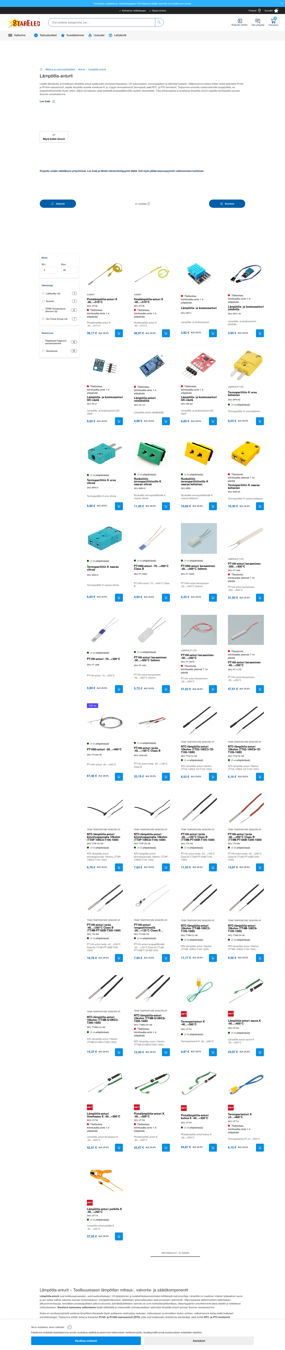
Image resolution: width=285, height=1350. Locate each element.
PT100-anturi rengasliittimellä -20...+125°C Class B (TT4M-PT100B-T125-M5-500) (150, 927)
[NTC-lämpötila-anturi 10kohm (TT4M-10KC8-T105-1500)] (246, 900)
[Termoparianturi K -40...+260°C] (199, 990)
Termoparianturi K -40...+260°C (193, 1023)
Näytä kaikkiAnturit (54, 138)
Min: (44, 264)
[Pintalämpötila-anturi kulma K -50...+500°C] (199, 1084)
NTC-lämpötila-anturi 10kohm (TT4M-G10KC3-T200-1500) (102, 1020)
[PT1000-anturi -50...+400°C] (105, 721)
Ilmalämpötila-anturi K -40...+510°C (148, 300)
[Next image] (118, 722)
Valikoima (19, 35)
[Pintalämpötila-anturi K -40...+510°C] (105, 274)
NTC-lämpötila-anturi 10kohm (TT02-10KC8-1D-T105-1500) (244, 749)
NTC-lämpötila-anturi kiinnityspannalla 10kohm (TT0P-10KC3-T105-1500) (103, 837)
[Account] (239, 20)
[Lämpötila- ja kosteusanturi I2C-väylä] (105, 365)
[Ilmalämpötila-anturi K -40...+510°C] (152, 274)
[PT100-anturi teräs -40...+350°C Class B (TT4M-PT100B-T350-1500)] (105, 900)
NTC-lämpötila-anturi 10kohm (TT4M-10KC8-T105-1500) (242, 928)
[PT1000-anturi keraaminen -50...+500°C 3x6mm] (199, 538)
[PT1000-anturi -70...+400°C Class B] (152, 538)
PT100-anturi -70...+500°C (103, 658)
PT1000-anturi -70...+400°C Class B (151, 567)
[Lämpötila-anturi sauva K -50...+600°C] (246, 990)
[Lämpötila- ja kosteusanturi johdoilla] (246, 274)
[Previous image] (91, 722)
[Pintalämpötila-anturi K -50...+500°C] (152, 1084)
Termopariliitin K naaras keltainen (244, 486)
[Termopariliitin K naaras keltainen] (246, 453)
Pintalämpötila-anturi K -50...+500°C (149, 1115)
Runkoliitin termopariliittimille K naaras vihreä (147, 481)
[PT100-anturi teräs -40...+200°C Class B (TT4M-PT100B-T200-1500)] (246, 809)
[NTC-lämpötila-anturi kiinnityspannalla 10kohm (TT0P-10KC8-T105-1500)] (152, 809)
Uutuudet (99, 35)
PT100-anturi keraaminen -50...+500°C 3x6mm (150, 659)
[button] (148, 203)
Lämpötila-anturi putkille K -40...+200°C (104, 1210)
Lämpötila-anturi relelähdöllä (145, 399)
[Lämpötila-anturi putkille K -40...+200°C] (105, 1180)
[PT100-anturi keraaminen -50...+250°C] (199, 630)
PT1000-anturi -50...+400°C (104, 749)
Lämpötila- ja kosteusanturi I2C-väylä (105, 398)
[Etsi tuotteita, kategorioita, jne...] (159, 22)
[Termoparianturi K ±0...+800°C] (246, 1084)
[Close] (282, 3)
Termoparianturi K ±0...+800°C (240, 1115)
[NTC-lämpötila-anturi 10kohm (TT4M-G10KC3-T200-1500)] (105, 990)
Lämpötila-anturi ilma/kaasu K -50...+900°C (103, 1115)
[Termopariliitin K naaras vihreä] (105, 538)
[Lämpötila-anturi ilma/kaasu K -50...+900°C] (105, 1084)
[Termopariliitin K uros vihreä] (105, 453)
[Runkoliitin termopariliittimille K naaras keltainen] (199, 453)
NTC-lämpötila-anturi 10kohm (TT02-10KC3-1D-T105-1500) (197, 749)
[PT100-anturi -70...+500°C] (105, 630)
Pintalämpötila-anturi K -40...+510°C (102, 300)
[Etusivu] (41, 69)
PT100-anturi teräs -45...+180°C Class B (147, 749)
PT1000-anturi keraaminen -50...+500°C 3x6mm (198, 567)
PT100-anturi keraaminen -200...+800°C (244, 565)
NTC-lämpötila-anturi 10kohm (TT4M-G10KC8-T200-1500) (149, 1018)
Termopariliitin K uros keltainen (242, 393)
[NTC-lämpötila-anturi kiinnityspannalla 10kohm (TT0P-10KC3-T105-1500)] (105, 809)
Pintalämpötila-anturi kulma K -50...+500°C (195, 1116)
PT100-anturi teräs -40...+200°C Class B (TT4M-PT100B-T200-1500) (245, 837)
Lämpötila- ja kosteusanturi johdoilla (246, 308)
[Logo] (24, 22)
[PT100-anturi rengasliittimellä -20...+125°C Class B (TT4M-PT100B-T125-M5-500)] (152, 900)
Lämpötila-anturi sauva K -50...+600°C (244, 1022)
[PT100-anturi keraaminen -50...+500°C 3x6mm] (152, 630)
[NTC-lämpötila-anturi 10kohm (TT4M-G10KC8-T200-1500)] (152, 990)
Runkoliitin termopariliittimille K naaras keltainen (194, 481)
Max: (63, 264)
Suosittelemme (75, 35)
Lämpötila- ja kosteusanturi (199, 308)
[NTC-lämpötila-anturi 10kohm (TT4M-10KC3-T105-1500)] (199, 900)
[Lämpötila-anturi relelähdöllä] (152, 365)
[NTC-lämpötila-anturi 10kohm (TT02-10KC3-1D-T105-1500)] (199, 721)
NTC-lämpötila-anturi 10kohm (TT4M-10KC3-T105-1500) (195, 928)
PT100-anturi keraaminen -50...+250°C (197, 656)
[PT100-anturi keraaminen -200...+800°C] (246, 538)
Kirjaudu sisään (240, 24)
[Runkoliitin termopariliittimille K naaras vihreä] (152, 453)
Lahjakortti (120, 35)
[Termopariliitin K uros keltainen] (246, 365)
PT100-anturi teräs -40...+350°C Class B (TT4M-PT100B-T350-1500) (104, 927)
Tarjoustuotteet (48, 35)
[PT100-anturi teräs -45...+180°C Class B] (152, 721)
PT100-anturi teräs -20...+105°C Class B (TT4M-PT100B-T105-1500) (198, 837)
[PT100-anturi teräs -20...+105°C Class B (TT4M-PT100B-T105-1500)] (199, 809)
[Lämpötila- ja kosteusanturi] (199, 274)
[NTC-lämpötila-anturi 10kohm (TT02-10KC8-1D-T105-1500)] (246, 721)
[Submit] (119, 333)
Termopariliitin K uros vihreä (101, 481)
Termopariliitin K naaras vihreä (103, 568)
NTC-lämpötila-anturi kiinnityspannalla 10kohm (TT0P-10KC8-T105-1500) (150, 837)
